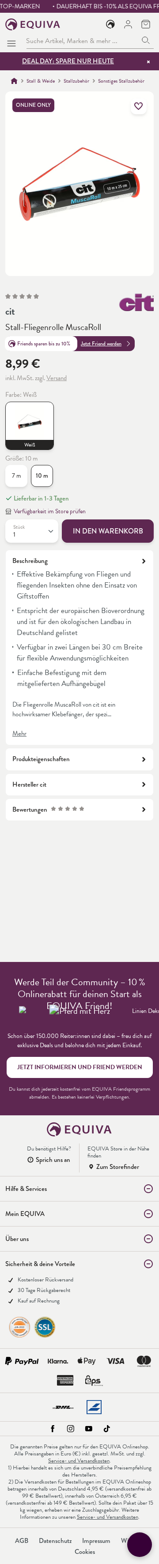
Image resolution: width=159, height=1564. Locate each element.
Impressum (96, 1541)
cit (10, 311)
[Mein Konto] (128, 24)
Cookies (85, 1552)
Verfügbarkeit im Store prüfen (50, 511)
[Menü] (13, 41)
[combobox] (82, 40)
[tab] (79, 647)
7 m (16, 476)
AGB (21, 1541)
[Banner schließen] (148, 61)
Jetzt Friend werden (101, 343)
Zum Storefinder (117, 1167)
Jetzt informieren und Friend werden (79, 1067)
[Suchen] (146, 40)
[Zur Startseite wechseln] (33, 24)
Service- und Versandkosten (79, 1460)
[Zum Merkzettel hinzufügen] (139, 106)
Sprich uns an (53, 1160)
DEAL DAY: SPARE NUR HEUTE (68, 61)
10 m (42, 476)
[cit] (136, 302)
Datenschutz (55, 1541)
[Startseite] (14, 80)
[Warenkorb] (146, 24)
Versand (56, 378)
